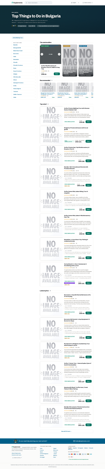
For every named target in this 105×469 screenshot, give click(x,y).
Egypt (54, 448)
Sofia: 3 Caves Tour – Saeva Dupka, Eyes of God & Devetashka (77, 364)
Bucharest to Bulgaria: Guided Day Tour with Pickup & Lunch (77, 344)
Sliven (24, 79)
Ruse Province (24, 71)
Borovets (24, 53)
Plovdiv (24, 62)
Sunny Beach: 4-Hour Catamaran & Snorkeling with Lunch (75, 264)
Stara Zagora (24, 88)
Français (91, 448)
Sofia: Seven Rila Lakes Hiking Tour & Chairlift (76, 192)
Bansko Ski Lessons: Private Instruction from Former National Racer (76, 407)
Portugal (42, 457)
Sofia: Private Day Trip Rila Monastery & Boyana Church (76, 148)
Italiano (86, 448)
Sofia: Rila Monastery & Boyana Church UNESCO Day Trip (50, 67)
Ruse (24, 68)
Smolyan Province (24, 82)
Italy (41, 448)
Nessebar (24, 59)
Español (75, 448)
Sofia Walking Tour (18, 37)
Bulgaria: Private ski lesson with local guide (76, 128)
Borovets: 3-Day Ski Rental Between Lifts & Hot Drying (77, 295)
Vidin (24, 97)
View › (56, 73)
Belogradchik (24, 47)
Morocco (55, 450)
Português (80, 448)
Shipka (24, 74)
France (42, 450)
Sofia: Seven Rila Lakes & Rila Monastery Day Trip (77, 216)
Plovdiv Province (24, 65)
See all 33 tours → (66, 431)
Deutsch (70, 449)
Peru (54, 457)
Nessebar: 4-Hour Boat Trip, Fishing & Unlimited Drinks (76, 240)
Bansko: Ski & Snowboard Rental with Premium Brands (76, 167)
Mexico (55, 455)
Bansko (24, 44)
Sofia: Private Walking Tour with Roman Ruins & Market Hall (76, 109)
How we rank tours (16, 455)
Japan (55, 453)
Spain (41, 452)
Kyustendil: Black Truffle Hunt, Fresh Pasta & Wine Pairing (76, 388)
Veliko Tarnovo (24, 94)
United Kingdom (44, 453)
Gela (24, 56)
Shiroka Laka (24, 77)
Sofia (24, 85)
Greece (42, 455)
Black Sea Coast (24, 50)
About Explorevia (16, 453)
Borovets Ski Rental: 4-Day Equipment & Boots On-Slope (77, 320)
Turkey (55, 452)
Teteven (24, 91)
